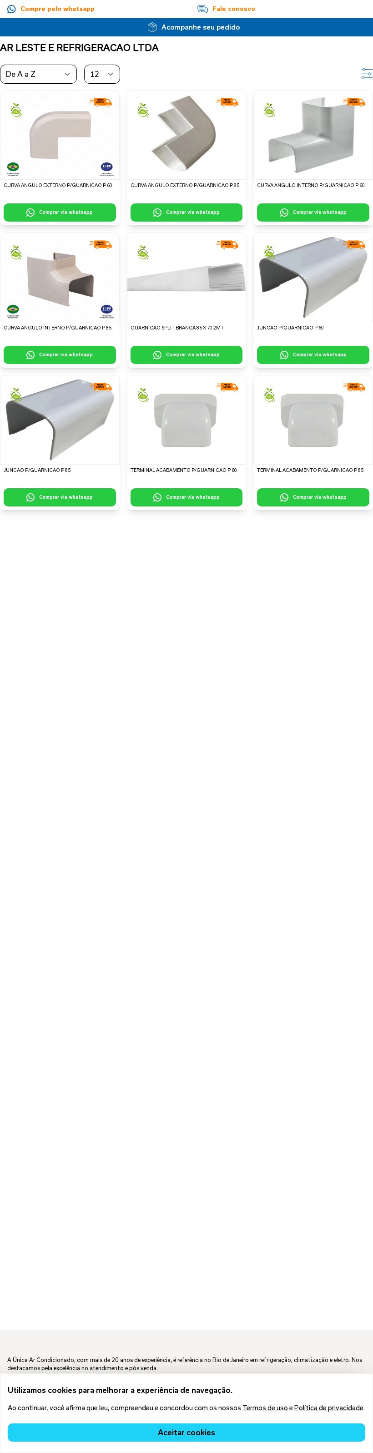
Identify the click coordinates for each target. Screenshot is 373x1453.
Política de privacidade (328, 1408)
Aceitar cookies (186, 1432)
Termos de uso (265, 1408)
